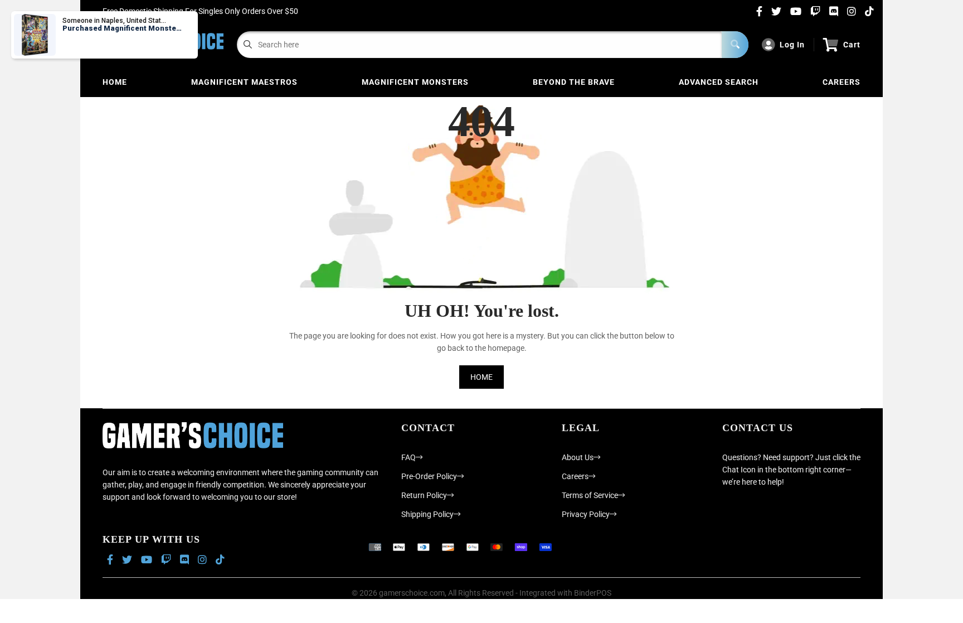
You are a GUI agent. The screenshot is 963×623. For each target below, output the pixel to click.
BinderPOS (592, 592)
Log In (792, 44)
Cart (851, 44)
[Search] (735, 44)
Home (115, 82)
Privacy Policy (586, 514)
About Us (578, 457)
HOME (481, 377)
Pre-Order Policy (429, 476)
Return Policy (424, 495)
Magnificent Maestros (244, 82)
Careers (841, 82)
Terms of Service (590, 495)
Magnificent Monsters (415, 82)
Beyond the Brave (574, 82)
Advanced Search (718, 82)
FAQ (408, 457)
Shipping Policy (427, 514)
